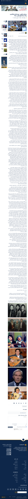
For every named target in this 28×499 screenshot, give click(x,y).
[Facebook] (26, 403)
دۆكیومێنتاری (15, 462)
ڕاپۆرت (25, 475)
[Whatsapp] (16, 403)
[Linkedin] (21, 403)
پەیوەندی (16, 478)
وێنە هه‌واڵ (16, 465)
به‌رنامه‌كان (25, 480)
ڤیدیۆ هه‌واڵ (16, 467)
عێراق (25, 462)
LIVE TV (4, 497)
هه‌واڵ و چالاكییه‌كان (24, 478)
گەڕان (16, 492)
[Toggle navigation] (2, 3)
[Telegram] (19, 403)
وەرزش (25, 467)
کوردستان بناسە (24, 406)
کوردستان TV (22, 32)
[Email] (14, 403)
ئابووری (25, 465)
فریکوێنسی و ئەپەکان (15, 475)
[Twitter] (23, 403)
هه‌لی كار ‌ (16, 480)
